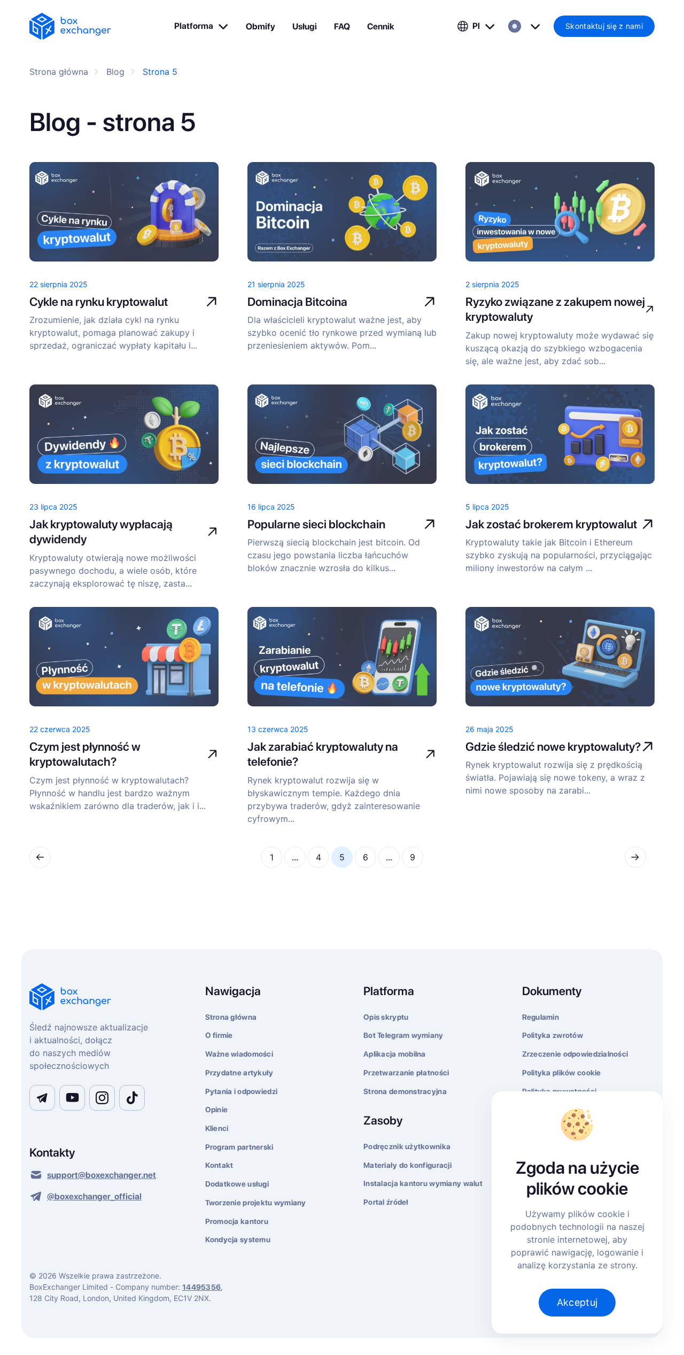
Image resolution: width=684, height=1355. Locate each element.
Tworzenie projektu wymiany (255, 1202)
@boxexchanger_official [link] (94, 1196)
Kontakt (219, 1165)
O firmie (219, 1035)
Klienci (217, 1128)
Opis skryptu (385, 1017)
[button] (201, 26)
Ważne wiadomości (239, 1054)
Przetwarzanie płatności (406, 1072)
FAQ (342, 26)
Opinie (216, 1109)
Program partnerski (239, 1147)
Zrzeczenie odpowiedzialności (575, 1054)
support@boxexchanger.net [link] (101, 1175)
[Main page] (104, 997)
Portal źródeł (386, 1202)
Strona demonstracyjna (405, 1091)
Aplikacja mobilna (394, 1054)
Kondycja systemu (237, 1239)
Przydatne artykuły (239, 1072)
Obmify (260, 26)
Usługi (304, 26)
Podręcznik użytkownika (406, 1146)
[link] (70, 26)
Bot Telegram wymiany (403, 1035)
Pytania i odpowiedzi (241, 1091)
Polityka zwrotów (552, 1035)
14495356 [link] (201, 1287)
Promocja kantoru (236, 1221)
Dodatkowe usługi (237, 1184)
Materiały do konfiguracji (407, 1165)
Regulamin (540, 1017)
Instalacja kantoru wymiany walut (423, 1183)
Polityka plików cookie (561, 1072)
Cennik (380, 26)
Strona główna (231, 1017)
